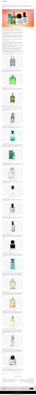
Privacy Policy (21, 394)
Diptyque (3, 219)
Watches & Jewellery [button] (8, 2)
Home (3, 4)
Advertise (14, 394)
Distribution (19, 394)
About (10, 394)
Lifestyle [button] (4, 2)
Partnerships (24, 394)
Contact (12, 394)
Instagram (16, 392)
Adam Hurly (4, 8)
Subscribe (31, 388)
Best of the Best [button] (23, 2)
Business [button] (19, 2)
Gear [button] (11, 2)
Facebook (18, 392)
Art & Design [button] (16, 2)
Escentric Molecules (4, 314)
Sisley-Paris (3, 353)
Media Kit (16, 394)
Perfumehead (3, 257)
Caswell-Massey (3, 238)
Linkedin (20, 392)
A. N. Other (3, 201)
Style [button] (13, 2)
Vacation (3, 166)
